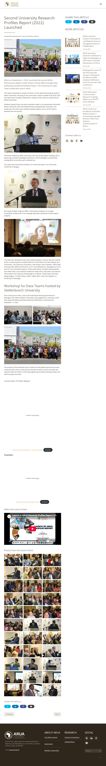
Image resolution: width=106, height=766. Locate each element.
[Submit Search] (100, 751)
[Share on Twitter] (7, 706)
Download (48, 450)
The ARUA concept (51, 737)
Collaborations (70, 742)
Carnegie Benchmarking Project (12, 36)
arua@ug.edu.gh (14, 750)
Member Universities (52, 750)
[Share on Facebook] (23, 706)
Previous (10, 714)
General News (29, 36)
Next (56, 714)
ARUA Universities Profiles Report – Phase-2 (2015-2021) (28, 450)
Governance (49, 744)
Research (36, 36)
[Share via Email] (31, 706)
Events (23, 36)
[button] (101, 4)
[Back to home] (11, 4)
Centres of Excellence (72, 737)
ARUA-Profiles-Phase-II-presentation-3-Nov (27, 502)
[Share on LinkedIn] (15, 706)
